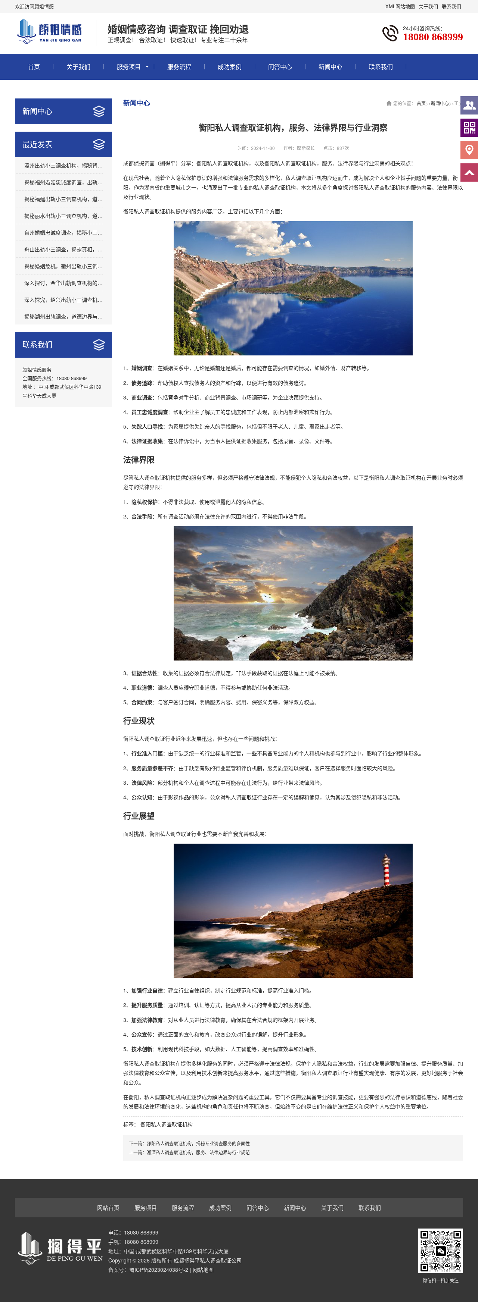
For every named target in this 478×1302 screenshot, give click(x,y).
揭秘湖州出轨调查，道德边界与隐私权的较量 (63, 316)
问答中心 (280, 66)
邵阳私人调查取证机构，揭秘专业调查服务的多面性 (198, 1143)
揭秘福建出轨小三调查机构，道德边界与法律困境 (63, 199)
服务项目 (129, 66)
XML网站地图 (400, 6)
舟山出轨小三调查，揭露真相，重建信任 (63, 249)
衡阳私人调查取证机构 (166, 1124)
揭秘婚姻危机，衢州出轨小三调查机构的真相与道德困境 (63, 266)
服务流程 (179, 66)
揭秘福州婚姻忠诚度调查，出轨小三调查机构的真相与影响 (63, 182)
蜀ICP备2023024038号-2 (158, 1269)
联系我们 (451, 6)
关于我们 (428, 6)
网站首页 (108, 1207)
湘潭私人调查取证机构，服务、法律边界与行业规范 (198, 1152)
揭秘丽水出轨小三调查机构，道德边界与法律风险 (63, 215)
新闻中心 (330, 66)
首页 (34, 66)
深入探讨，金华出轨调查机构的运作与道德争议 (63, 282)
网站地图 (203, 1269)
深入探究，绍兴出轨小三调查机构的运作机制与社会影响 (63, 299)
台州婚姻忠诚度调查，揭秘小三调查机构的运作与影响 (63, 232)
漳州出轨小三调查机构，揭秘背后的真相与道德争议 (63, 165)
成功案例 (230, 66)
